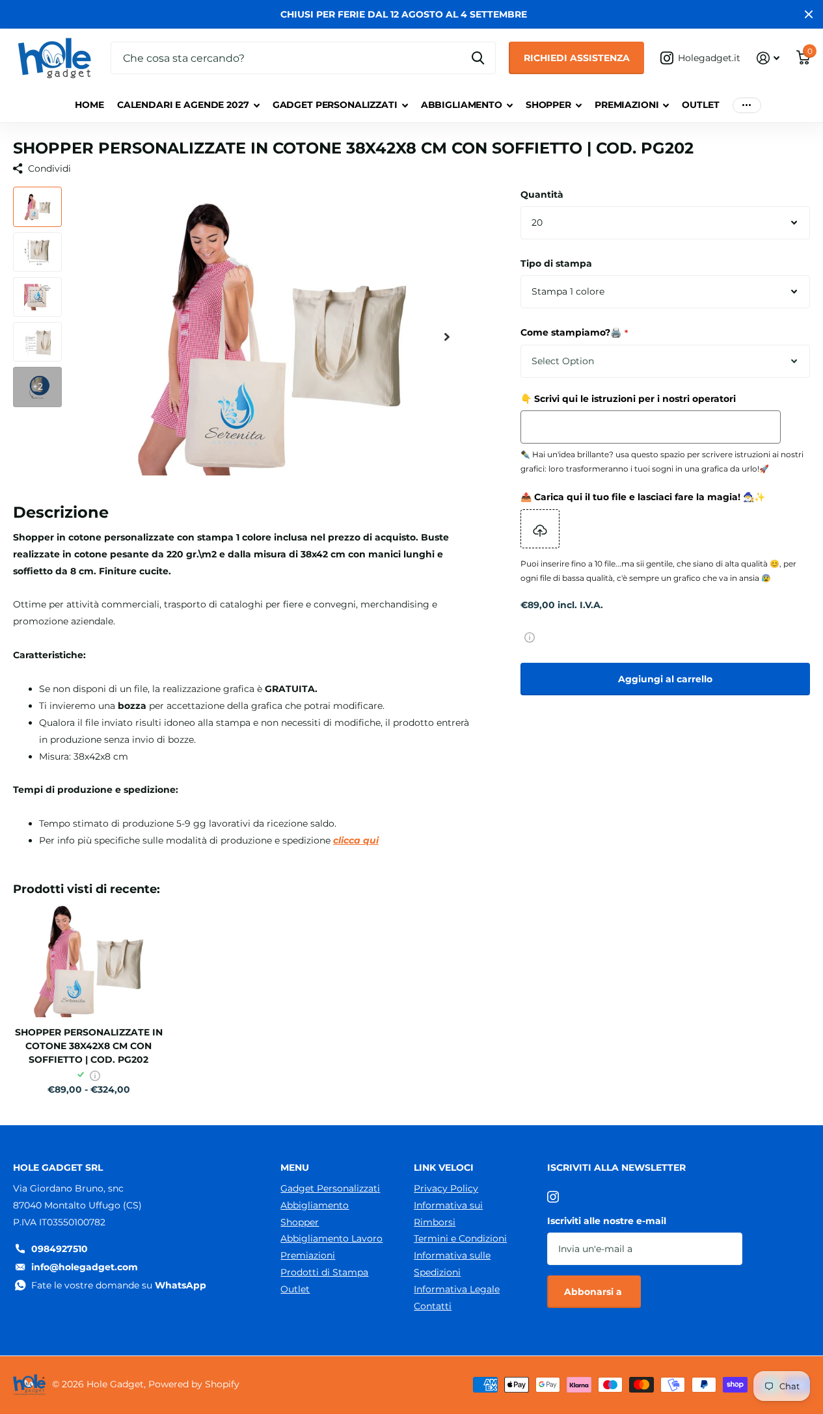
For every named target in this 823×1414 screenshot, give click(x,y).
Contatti (433, 1306)
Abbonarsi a (594, 1292)
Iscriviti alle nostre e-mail (606, 1221)
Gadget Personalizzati (335, 105)
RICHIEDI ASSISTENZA (577, 58)
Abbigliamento (461, 105)
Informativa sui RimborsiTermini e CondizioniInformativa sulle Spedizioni (460, 1239)
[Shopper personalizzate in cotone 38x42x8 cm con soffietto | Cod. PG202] (88, 960)
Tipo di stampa (556, 263)
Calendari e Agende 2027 (183, 105)
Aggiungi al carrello (665, 679)
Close (808, 14)
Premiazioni (626, 105)
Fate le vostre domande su (118, 1285)
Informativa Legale (457, 1289)
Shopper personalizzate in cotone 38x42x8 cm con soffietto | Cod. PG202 (89, 1045)
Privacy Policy (446, 1188)
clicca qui (356, 840)
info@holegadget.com (84, 1267)
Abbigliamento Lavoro (331, 1238)
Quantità (541, 194)
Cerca (478, 58)
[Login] (768, 58)
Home (89, 105)
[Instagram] (553, 1197)
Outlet (700, 105)
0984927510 (59, 1249)
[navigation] (37, 206)
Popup (529, 637)
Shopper (548, 105)
